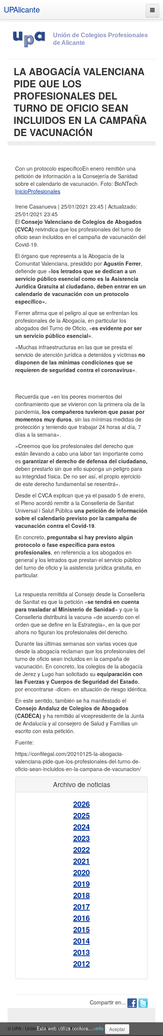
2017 (81, 906)
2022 (81, 849)
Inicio (21, 191)
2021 (81, 860)
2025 (81, 815)
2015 (81, 929)
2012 (81, 963)
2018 (81, 894)
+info (98, 1028)
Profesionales (44, 191)
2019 (81, 883)
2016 (81, 917)
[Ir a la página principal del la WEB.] (30, 38)
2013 (81, 951)
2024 (81, 826)
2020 (81, 872)
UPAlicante (22, 9)
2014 (81, 940)
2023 (81, 837)
